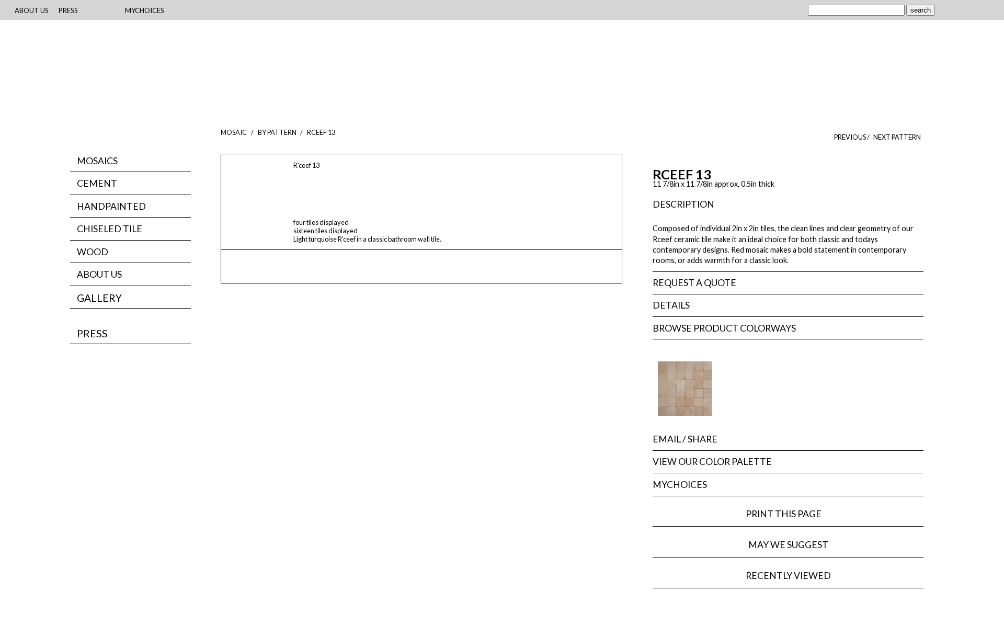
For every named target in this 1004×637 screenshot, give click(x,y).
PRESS (92, 333)
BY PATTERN (277, 132)
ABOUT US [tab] (99, 274)
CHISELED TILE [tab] (109, 228)
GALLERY (99, 298)
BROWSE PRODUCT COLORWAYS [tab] (724, 328)
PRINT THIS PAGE (788, 513)
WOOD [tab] (92, 251)
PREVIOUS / (852, 137)
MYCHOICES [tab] (680, 484)
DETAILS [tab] (671, 305)
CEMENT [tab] (97, 183)
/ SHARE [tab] (685, 439)
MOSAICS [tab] (97, 160)
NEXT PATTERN (897, 137)
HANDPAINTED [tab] (111, 206)
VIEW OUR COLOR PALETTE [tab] (712, 461)
